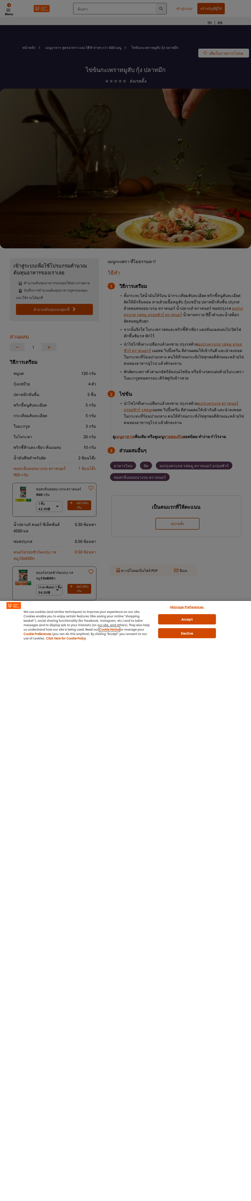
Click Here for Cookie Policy (66, 638)
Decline (187, 633)
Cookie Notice (109, 629)
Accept (187, 619)
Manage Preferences (187, 607)
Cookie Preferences (37, 634)
